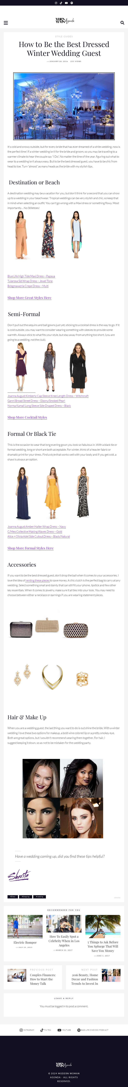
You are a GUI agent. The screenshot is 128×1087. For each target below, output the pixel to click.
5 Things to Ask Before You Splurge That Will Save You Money (103, 946)
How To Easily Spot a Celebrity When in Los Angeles (64, 940)
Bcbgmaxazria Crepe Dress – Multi (28, 286)
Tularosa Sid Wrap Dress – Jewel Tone (30, 281)
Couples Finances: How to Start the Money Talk (43, 979)
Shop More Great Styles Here (29, 297)
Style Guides (64, 37)
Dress (13, 896)
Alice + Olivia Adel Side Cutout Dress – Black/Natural (38, 536)
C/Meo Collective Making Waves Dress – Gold (34, 531)
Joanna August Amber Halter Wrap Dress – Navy (36, 526)
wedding (40, 896)
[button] (6, 23)
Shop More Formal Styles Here (30, 548)
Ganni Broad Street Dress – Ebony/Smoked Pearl (36, 400)
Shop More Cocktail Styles (27, 417)
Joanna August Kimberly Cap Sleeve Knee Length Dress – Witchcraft (48, 396)
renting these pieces (37, 580)
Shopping (26, 896)
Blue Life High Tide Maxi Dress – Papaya (31, 276)
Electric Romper (25, 942)
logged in (60, 1006)
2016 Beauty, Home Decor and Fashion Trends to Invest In (84, 979)
